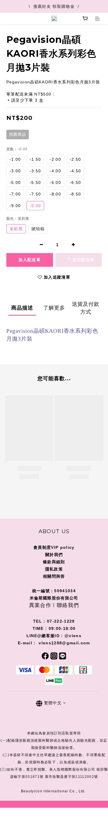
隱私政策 (54, 569)
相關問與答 (54, 576)
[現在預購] (29, 260)
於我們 (56, 554)
